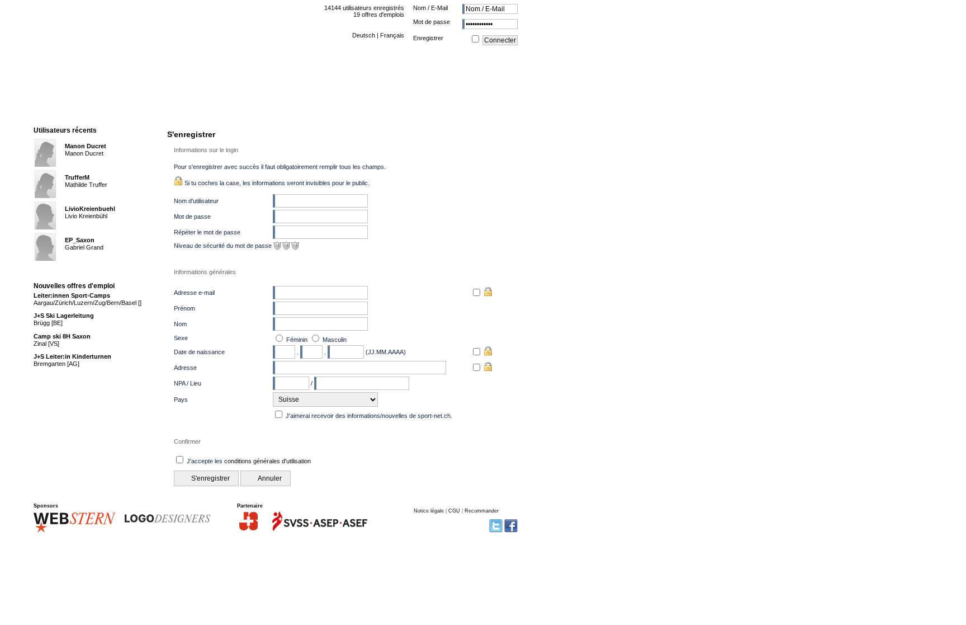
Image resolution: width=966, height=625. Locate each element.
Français (392, 35)
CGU (454, 511)
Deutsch (363, 35)
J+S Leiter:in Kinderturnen (72, 356)
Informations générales (205, 272)
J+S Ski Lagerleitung (64, 315)
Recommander (482, 511)
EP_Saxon (79, 240)
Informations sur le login (206, 150)
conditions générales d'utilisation (267, 461)
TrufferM (77, 177)
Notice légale (429, 511)
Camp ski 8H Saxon (62, 336)
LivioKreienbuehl (90, 208)
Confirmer (187, 441)
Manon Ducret (85, 146)
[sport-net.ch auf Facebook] (511, 531)
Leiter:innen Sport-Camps (72, 295)
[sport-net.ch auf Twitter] (496, 531)
